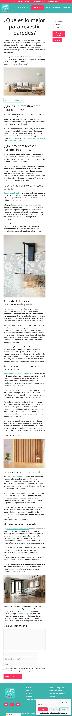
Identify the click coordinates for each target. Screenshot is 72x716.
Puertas (29, 697)
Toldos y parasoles (55, 691)
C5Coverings (24, 614)
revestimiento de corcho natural (17, 374)
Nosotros (56, 8)
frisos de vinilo (11, 309)
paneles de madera (15, 140)
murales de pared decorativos (17, 529)
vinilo (30, 138)
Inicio (48, 8)
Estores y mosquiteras (57, 688)
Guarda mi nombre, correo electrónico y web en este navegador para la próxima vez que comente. (25, 669)
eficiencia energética (12, 414)
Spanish (11, 714)
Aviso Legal (64, 713)
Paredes (29, 691)
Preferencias (64, 709)
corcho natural (39, 138)
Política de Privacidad (55, 713)
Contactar (66, 8)
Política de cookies (44, 713)
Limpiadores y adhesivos (57, 694)
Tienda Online (58, 34)
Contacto (57, 40)
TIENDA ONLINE (23, 8)
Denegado (53, 709)
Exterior (29, 694)
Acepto (43, 709)
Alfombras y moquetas (34, 700)
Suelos (28, 688)
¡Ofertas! (52, 697)
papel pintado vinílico (13, 193)
